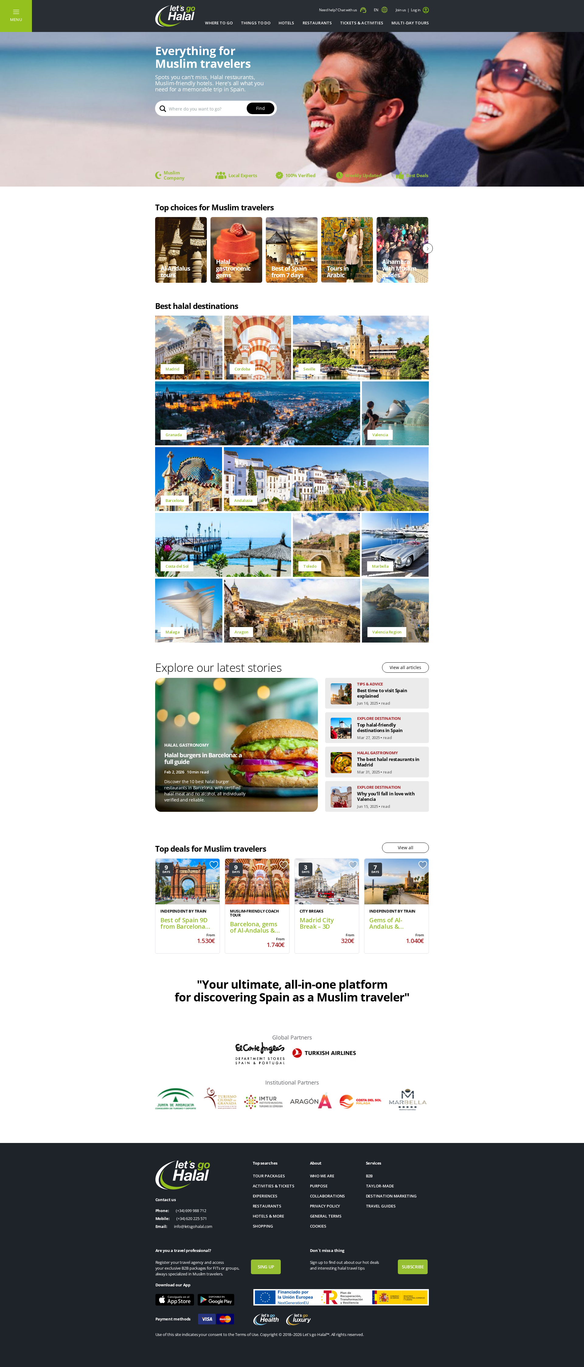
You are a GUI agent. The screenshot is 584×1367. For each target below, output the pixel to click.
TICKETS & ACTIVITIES (361, 23)
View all (405, 847)
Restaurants (317, 23)
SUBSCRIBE (413, 1267)
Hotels (286, 23)
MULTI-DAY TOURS (410, 23)
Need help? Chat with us (338, 9)
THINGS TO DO (255, 23)
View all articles (405, 667)
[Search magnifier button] (163, 108)
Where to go (219, 23)
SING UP (266, 1267)
